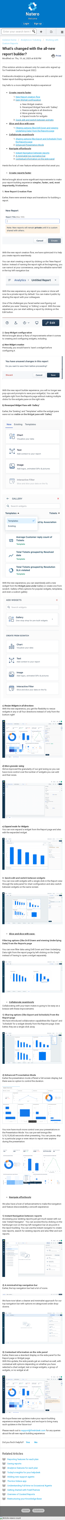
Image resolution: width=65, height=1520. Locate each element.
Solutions (38, 1510)
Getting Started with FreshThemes (23, 1490)
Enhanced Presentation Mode (30, 145)
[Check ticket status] (51, 31)
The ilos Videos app (16, 1481)
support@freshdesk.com (33, 1430)
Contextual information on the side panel (35, 159)
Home (26, 1510)
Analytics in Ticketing (31, 40)
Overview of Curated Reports (21, 1494)
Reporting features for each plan (22, 1459)
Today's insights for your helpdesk (23, 1472)
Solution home (9, 40)
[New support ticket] (41, 31)
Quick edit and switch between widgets (35, 120)
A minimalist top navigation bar (31, 156)
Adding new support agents (20, 1477)
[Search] (34, 31)
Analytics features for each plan (22, 1468)
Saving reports (14, 1463)
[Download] (26, 784)
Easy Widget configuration (28, 100)
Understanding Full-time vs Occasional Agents (29, 1485)
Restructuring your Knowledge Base (24, 1499)
